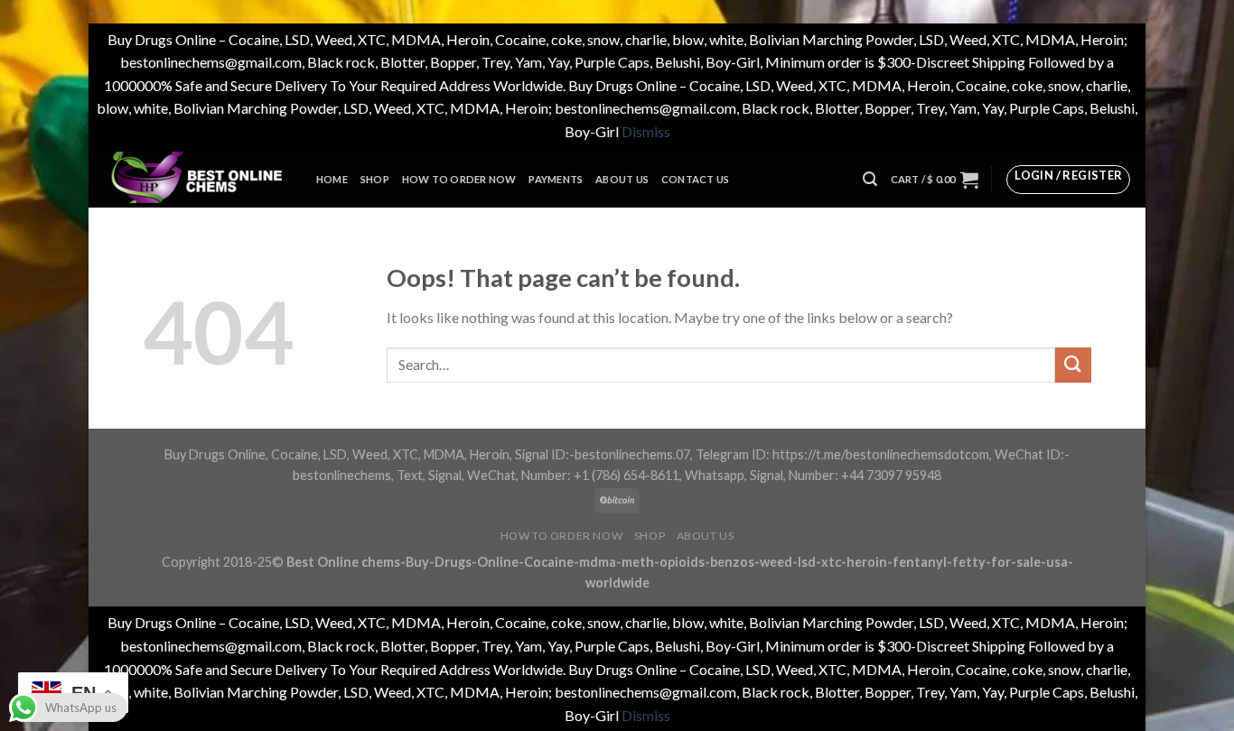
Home (332, 179)
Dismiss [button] (646, 131)
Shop (374, 179)
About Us (622, 179)
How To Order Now (459, 179)
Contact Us (695, 179)
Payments (555, 179)
